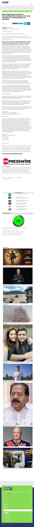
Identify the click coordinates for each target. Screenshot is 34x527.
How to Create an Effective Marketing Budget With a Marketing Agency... (12, 234)
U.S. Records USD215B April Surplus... (21, 193)
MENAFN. (8, 524)
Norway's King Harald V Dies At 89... (11, 447)
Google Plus (9, 517)
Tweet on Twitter (21, 23)
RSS (7, 521)
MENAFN (4, 27)
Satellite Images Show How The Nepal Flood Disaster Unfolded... (15, 304)
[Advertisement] (17, 7)
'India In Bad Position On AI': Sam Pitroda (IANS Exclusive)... (17, 468)
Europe (9, 11)
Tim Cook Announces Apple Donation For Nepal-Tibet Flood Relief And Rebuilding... (17, 285)
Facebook (8, 515)
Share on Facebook (15, 23)
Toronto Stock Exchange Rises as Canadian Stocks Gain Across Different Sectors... (13, 233)
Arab (13, 11)
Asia (16, 11)
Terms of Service (6, 498)
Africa (20, 11)
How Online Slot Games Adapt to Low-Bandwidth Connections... (10, 230)
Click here (9, 493)
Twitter (8, 516)
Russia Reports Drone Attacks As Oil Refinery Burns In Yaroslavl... (15, 323)
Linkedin (8, 520)
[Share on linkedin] (28, 23)
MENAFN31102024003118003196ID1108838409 (12, 153)
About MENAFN (6, 503)
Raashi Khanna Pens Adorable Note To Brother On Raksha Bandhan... (16, 363)
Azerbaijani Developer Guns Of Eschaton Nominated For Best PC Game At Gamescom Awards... (17, 266)
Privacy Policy (6, 499)
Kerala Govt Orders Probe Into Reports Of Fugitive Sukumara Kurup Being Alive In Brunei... (17, 426)
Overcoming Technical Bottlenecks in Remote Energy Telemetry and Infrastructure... (13, 231)
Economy (29, 11)
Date (3, 23)
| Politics (24, 11)
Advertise (5, 502)
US (4, 11)
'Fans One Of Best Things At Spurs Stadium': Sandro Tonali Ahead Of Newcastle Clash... (17, 382)
